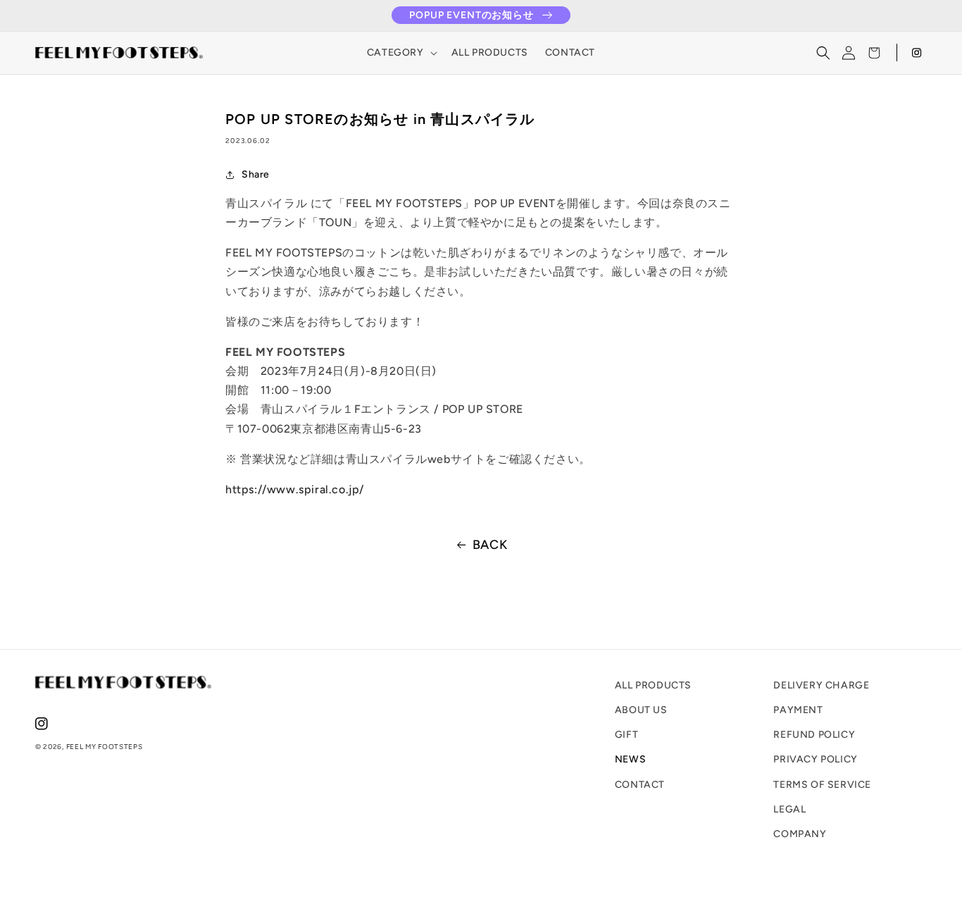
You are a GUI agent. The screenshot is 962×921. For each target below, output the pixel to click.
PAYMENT (798, 710)
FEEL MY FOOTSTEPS (104, 746)
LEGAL (789, 809)
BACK (490, 544)
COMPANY (799, 834)
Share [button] (256, 174)
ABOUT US (641, 710)
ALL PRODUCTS (653, 685)
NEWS (630, 759)
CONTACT (640, 785)
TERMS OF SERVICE (822, 785)
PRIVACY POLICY (815, 759)
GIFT (626, 735)
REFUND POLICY (814, 735)
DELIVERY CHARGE (821, 685)
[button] (400, 53)
